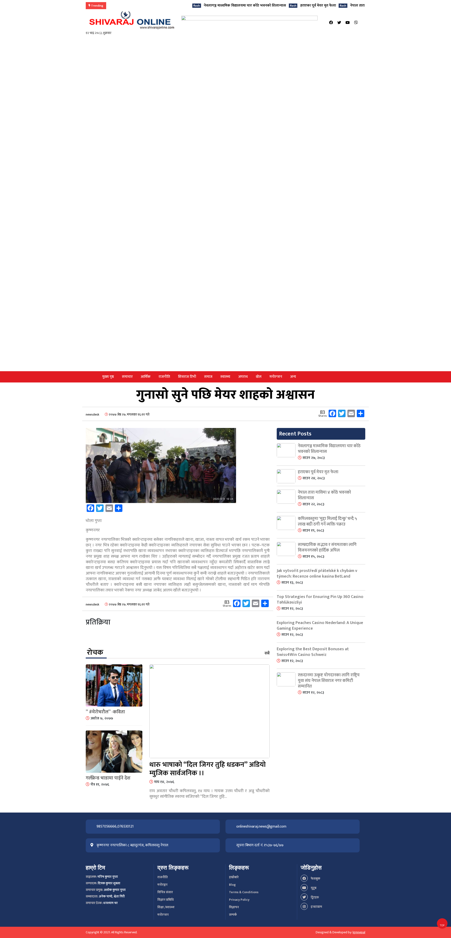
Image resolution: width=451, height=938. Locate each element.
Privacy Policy (239, 899)
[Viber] (356, 23)
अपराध (243, 377)
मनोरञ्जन (162, 884)
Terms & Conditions (243, 892)
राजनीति (164, 377)
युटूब (313, 888)
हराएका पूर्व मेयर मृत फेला (295, 5)
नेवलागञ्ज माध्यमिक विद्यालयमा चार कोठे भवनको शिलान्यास (221, 5)
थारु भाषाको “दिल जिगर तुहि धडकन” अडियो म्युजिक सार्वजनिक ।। (207, 769)
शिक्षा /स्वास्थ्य (166, 907)
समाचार (127, 377)
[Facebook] (331, 23)
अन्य (293, 377)
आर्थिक (146, 377)
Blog (232, 884)
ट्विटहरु (314, 897)
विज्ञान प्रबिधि (165, 899)
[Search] (363, 23)
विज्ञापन (234, 907)
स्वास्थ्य (225, 377)
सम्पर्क (233, 914)
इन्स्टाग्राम (316, 906)
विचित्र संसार (165, 892)
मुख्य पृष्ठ (108, 377)
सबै (267, 653)
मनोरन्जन (275, 377)
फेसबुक (315, 878)
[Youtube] (348, 23)
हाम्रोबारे (234, 877)
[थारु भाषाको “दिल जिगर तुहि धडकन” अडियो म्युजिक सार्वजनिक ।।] (209, 712)
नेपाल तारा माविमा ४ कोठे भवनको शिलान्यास (358, 5)
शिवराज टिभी (187, 377)
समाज (208, 377)
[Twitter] (339, 23)
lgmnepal (359, 932)
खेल (258, 377)
